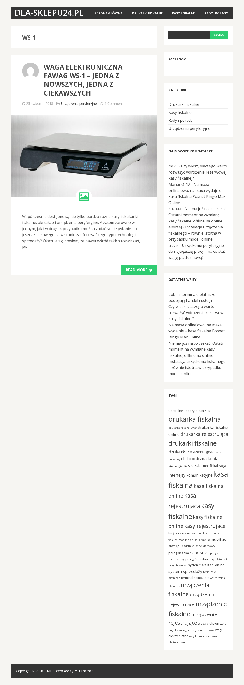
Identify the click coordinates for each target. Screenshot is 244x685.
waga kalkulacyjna (179, 630)
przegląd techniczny (199, 559)
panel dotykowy (205, 546)
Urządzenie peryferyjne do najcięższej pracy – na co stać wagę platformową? (197, 251)
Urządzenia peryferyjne (79, 103)
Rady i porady (216, 13)
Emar (205, 465)
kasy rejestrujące (204, 525)
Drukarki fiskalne (147, 13)
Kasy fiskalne (183, 13)
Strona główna (108, 13)
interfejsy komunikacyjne (190, 475)
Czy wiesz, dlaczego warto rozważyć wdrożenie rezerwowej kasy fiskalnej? (197, 172)
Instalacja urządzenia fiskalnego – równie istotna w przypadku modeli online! (195, 233)
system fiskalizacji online (206, 565)
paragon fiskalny (180, 553)
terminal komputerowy (197, 577)
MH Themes (83, 671)
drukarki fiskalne (192, 443)
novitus (219, 539)
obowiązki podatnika (181, 546)
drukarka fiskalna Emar (182, 427)
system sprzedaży (185, 571)
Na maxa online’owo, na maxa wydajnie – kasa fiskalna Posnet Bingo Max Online (196, 331)
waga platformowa (202, 630)
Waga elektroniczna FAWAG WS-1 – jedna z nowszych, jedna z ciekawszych (83, 79)
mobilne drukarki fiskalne (194, 540)
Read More (137, 269)
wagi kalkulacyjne (200, 636)
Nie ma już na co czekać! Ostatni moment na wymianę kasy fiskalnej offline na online (197, 214)
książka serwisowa (182, 533)
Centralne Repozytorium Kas (189, 410)
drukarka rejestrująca (204, 434)
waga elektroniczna (212, 623)
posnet (201, 552)
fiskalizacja (218, 465)
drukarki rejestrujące (190, 452)
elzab (196, 465)
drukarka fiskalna (194, 418)
